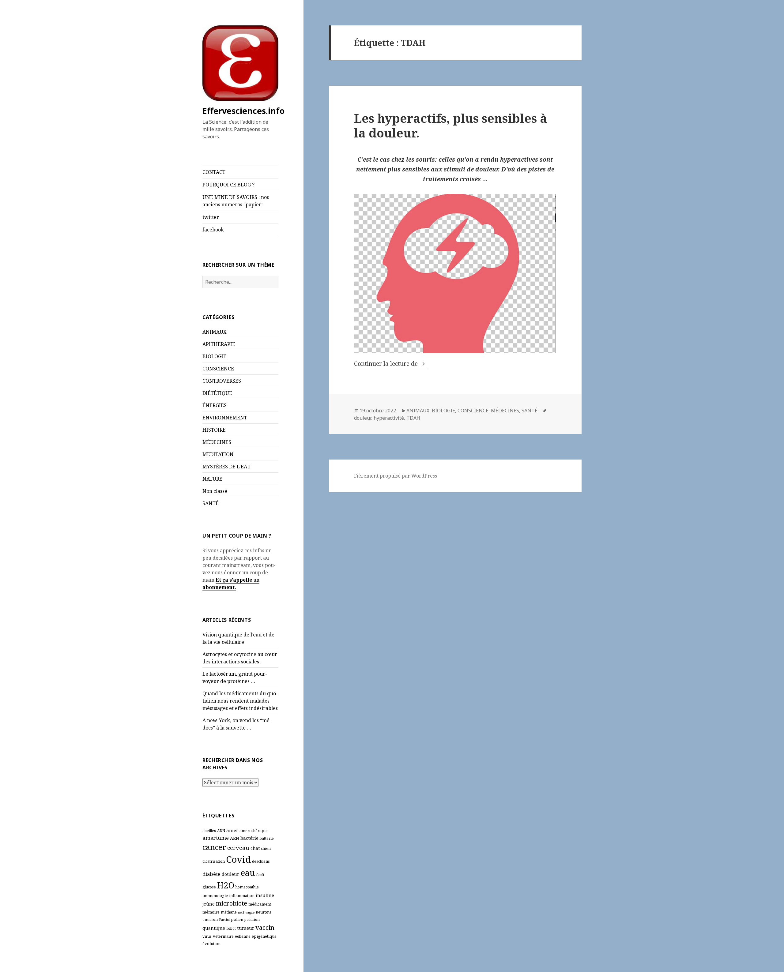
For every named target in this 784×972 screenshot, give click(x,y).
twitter (210, 217)
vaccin (264, 927)
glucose (209, 887)
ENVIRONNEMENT (224, 417)
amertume (215, 837)
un (255, 579)
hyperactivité (389, 418)
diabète (211, 873)
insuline (265, 895)
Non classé (214, 491)
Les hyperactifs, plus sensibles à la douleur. (450, 125)
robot (231, 928)
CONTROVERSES (221, 380)
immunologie (215, 895)
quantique (213, 928)
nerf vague (246, 912)
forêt (260, 875)
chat (255, 848)
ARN (234, 838)
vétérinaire (223, 936)
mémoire (211, 912)
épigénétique (264, 936)
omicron (210, 919)
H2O (225, 885)
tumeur (245, 928)
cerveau (238, 847)
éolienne (243, 936)
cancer (214, 847)
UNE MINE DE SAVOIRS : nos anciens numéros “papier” (235, 201)
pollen (237, 919)
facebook (213, 229)
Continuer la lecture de (390, 364)
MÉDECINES (216, 442)
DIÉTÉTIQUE (217, 393)
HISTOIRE (214, 429)
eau (247, 872)
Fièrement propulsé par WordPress (395, 475)
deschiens (261, 861)
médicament (259, 904)
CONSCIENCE (218, 368)
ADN (221, 830)
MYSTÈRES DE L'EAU (226, 466)
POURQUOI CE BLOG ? (228, 184)
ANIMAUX (214, 331)
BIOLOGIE (214, 356)
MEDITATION (218, 454)
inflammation (241, 895)
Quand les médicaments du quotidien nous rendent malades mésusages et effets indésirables (240, 700)
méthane (229, 912)
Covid (238, 859)
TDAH (413, 418)
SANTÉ (210, 503)
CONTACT (213, 172)
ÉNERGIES (214, 405)
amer (232, 830)
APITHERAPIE (218, 344)
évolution (211, 943)
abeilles (209, 830)
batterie (267, 838)
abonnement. (219, 587)
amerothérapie (253, 830)
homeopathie (247, 887)
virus (207, 936)
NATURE (212, 478)
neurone (264, 912)
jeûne (208, 904)
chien (266, 848)
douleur (230, 874)
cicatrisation (213, 861)
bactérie (249, 838)
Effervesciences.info (243, 110)
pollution (252, 919)
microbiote (231, 903)
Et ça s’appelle (234, 579)
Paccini (224, 920)
